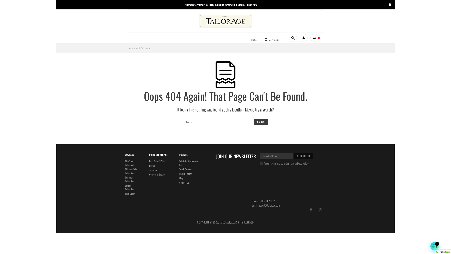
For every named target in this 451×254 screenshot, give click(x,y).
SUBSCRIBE (303, 156)
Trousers (153, 170)
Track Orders (185, 169)
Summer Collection (129, 179)
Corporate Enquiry (157, 174)
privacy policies (302, 163)
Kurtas (152, 165)
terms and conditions (281, 163)
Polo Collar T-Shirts (157, 161)
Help (181, 178)
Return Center (185, 174)
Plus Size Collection (129, 163)
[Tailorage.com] (225, 21)
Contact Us (184, 182)
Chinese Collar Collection (131, 171)
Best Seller (130, 193)
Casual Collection (129, 187)
